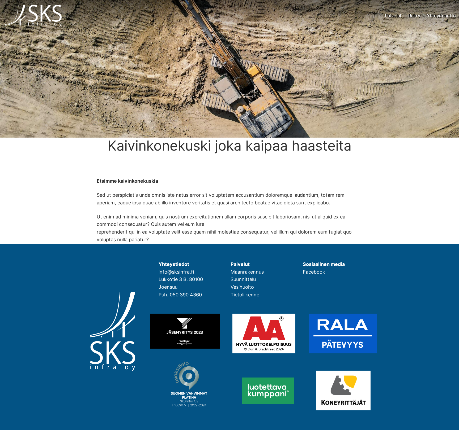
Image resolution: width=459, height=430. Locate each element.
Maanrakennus (247, 272)
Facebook (314, 272)
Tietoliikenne (245, 294)
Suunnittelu (243, 279)
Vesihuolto (242, 287)
